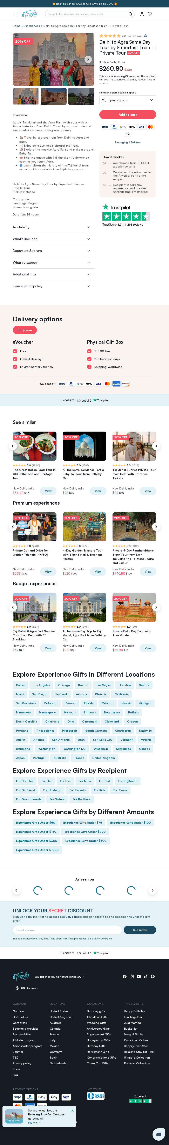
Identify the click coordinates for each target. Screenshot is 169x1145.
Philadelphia (45, 730)
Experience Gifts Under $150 (36, 831)
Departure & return (27, 251)
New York (61, 694)
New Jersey (112, 712)
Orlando (107, 703)
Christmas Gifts (97, 1017)
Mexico (54, 1046)
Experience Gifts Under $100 (130, 822)
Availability (21, 227)
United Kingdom (103, 758)
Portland (22, 730)
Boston (83, 685)
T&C (16, 1057)
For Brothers (81, 799)
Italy (52, 1040)
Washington (46, 748)
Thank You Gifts (97, 1063)
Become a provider (25, 1028)
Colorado (50, 703)
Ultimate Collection (137, 1057)
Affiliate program (24, 1040)
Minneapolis (47, 712)
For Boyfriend (127, 781)
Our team (19, 1011)
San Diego (39, 694)
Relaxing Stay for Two (139, 1051)
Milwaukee (123, 748)
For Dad (104, 781)
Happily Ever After (136, 1046)
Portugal (39, 758)
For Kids (99, 790)
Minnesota (23, 712)
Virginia (146, 739)
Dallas (20, 685)
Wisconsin (101, 748)
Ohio (70, 721)
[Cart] (150, 14)
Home (16, 26)
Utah (81, 739)
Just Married (132, 1022)
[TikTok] (145, 976)
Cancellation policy (27, 286)
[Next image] (91, 96)
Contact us (20, 1017)
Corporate (20, 1022)
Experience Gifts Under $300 (36, 840)
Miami (20, 694)
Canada (144, 748)
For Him (65, 781)
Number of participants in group (117, 92)
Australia (60, 758)
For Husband (52, 790)
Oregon (132, 721)
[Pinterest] (152, 976)
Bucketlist (130, 1028)
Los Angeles (41, 685)
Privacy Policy (103, 938)
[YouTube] (138, 976)
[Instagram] (131, 976)
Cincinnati (89, 721)
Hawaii (126, 703)
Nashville (145, 730)
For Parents (77, 790)
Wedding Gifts (96, 1022)
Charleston (123, 730)
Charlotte (52, 721)
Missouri (69, 712)
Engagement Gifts (99, 1034)
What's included (25, 239)
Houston (125, 685)
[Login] (142, 14)
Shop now (25, 330)
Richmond (23, 748)
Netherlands (58, 1063)
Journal (18, 1051)
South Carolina (96, 730)
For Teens (120, 790)
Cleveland (112, 721)
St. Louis (90, 712)
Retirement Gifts (98, 1051)
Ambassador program (27, 1046)
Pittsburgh (69, 730)
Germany (56, 1051)
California (121, 694)
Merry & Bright (133, 1034)
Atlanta (38, 739)
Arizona (81, 694)
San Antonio (61, 739)
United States (59, 1011)
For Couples (24, 781)
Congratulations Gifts (101, 1057)
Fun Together (133, 1017)
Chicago (64, 685)
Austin (20, 739)
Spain (53, 1057)
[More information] (145, 35)
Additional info (24, 274)
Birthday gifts (96, 1011)
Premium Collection (137, 1063)
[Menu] (15, 14)
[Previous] (13, 446)
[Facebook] (124, 976)
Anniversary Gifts (98, 1028)
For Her (46, 781)
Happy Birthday (134, 1011)
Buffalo (133, 712)
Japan (20, 758)
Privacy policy (22, 1063)
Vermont (127, 739)
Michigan (145, 703)
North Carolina (26, 721)
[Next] (88, 59)
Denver (71, 703)
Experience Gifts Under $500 (85, 840)
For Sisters (57, 799)
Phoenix (100, 694)
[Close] (73, 1117)
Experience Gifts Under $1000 (37, 850)
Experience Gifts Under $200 (85, 831)
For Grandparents (28, 799)
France (79, 758)
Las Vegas (103, 685)
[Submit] (131, 14)
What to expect (25, 262)
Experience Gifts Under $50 (35, 822)
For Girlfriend (25, 790)
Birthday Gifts (96, 1046)
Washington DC (74, 748)
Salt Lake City (102, 739)
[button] (159, 1134)
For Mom (85, 781)
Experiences (32, 26)
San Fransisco (26, 703)
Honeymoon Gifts (98, 1040)
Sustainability (22, 1034)
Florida (89, 703)
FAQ (15, 1075)
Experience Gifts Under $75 (82, 822)
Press (16, 1069)
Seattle (144, 685)
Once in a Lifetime (136, 1040)
